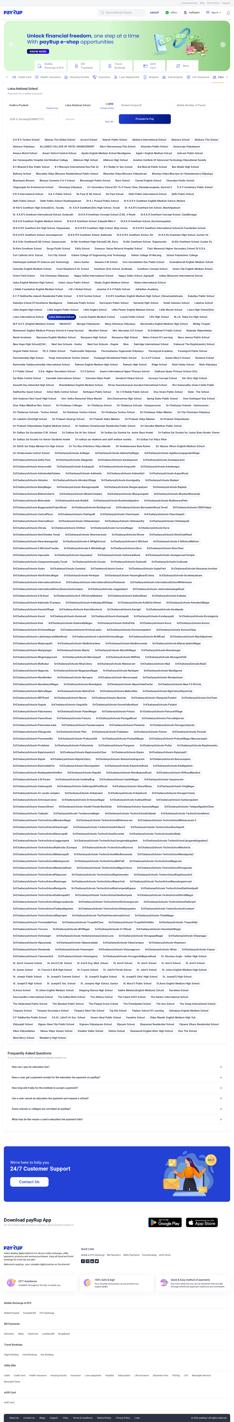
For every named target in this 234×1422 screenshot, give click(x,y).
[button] (117, 1067)
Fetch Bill (109, 122)
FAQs (65, 1418)
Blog (202, 3)
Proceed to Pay (145, 118)
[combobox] (124, 13)
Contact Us (29, 1182)
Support (226, 3)
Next (223, 45)
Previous (11, 45)
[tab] (51, 66)
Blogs (42, 1418)
